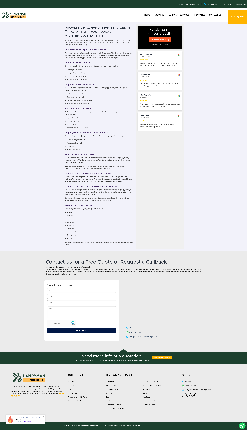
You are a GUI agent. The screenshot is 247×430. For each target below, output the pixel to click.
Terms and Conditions (193, 4)
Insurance (199, 15)
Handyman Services (178, 15)
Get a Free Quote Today (160, 40)
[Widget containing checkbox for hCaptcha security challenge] (61, 323)
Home (147, 15)
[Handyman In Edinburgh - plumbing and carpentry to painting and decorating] (14, 15)
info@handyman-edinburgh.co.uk (233, 4)
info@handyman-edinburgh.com (143, 337)
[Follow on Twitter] (194, 395)
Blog (181, 4)
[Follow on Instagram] (189, 395)
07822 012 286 (135, 332)
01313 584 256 (212, 4)
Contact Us (215, 15)
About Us (159, 15)
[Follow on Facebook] (184, 395)
